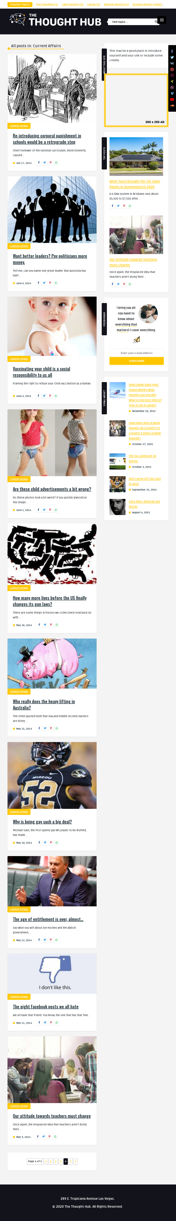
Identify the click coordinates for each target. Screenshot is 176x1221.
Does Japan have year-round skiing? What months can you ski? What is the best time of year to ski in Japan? (145, 395)
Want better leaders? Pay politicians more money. (50, 259)
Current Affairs (19, 126)
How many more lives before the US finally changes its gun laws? (49, 600)
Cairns (93, 4)
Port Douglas (47, 4)
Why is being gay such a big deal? (42, 821)
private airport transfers (151, 4)
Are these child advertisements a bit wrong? (52, 489)
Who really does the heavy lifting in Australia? (44, 704)
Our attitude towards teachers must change (52, 1116)
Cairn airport (72, 4)
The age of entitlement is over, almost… (48, 919)
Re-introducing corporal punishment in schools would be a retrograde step (47, 138)
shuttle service (116, 4)
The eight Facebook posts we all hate (46, 1006)
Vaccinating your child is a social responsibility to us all (41, 371)
